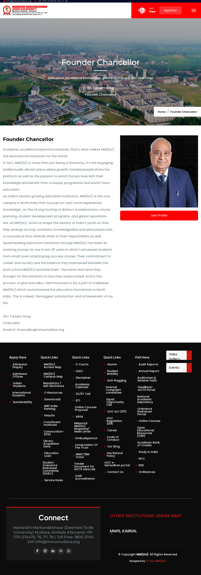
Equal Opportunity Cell (115, 402)
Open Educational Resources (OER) (145, 431)
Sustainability (22, 402)
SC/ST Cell (83, 393)
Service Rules (53, 480)
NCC (142, 458)
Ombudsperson (86, 438)
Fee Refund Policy (115, 454)
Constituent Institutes (52, 423)
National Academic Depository (145, 399)
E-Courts (82, 364)
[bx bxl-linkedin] (53, 550)
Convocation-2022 (54, 433)
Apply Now (170, 10)
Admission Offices (20, 375)
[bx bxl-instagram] (45, 550)
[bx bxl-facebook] (37, 550)
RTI (78, 400)
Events (174, 367)
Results (49, 415)
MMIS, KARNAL (123, 527)
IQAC (79, 371)
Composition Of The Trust (86, 446)
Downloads (52, 399)
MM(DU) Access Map (52, 365)
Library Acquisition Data (51, 444)
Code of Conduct (113, 438)
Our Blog (113, 446)
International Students (21, 394)
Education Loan (51, 454)
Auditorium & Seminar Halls (147, 379)
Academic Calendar (82, 386)
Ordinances (147, 472)
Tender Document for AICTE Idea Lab (84, 466)
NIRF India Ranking (51, 407)
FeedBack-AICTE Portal (146, 388)
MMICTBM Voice (82, 455)
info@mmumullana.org (18, 1)
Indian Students (19, 384)
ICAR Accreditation (85, 477)
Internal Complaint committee (114, 390)
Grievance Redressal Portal (144, 411)
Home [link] (162, 111)
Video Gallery (174, 356)
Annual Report (149, 371)
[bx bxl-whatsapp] (68, 550)
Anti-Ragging (116, 380)
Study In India (148, 452)
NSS (141, 465)
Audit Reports (148, 364)
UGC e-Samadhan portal (117, 464)
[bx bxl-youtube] (60, 550)
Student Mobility (112, 372)
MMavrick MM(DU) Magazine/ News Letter (82, 427)
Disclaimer (83, 377)
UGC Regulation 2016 (114, 421)
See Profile (159, 215)
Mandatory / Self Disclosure (53, 384)
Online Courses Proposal (86, 408)
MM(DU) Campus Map (53, 375)
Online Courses (149, 421)
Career (112, 430)
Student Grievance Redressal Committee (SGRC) (51, 468)
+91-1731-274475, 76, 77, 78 (53, 1)
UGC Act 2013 (116, 411)
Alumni (112, 364)
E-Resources (53, 392)
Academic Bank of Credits (148, 444)
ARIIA (79, 416)
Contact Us (115, 472)
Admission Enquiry (20, 365)
